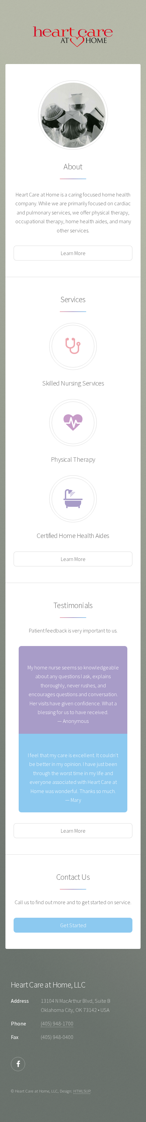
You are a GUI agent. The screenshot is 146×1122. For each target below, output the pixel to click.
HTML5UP (81, 1091)
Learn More (73, 253)
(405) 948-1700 (57, 1023)
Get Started (73, 925)
